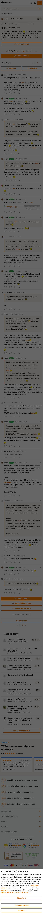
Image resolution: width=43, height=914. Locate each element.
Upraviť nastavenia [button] (21, 905)
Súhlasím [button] (21, 898)
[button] (5, 890)
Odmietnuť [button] (21, 910)
